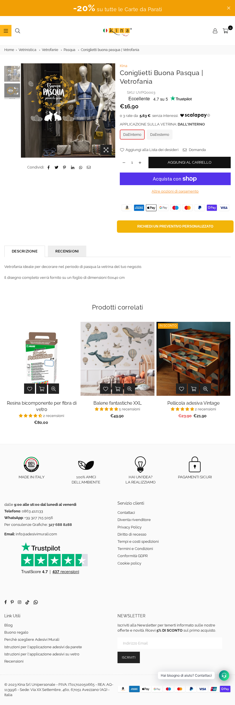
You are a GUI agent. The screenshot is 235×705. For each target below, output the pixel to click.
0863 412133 (32, 511)
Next (110, 110)
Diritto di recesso (131, 534)
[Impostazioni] (215, 30)
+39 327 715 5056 (38, 518)
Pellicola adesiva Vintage (193, 403)
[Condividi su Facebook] (48, 167)
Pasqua (69, 50)
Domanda (197, 150)
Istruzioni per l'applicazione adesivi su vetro (41, 654)
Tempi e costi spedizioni (138, 541)
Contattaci (126, 512)
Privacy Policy (129, 527)
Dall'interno (132, 135)
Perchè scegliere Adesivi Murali (31, 639)
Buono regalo (16, 632)
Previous (26, 110)
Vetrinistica (27, 50)
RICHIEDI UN (175, 226)
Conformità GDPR (132, 556)
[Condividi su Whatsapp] (81, 167)
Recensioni (13, 661)
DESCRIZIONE (25, 251)
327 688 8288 (60, 524)
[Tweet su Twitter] (56, 167)
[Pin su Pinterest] (64, 167)
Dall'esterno (159, 135)
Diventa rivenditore (134, 520)
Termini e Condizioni (135, 549)
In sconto (168, 326)
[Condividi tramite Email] (89, 167)
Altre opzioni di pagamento (175, 191)
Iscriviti (129, 657)
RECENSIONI (67, 251)
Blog (8, 625)
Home (9, 50)
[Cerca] (17, 30)
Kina (123, 66)
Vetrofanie (50, 50)
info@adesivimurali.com (36, 534)
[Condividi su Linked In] (72, 167)
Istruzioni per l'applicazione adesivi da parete (43, 647)
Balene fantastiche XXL (117, 403)
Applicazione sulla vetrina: (162, 124)
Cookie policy (129, 563)
